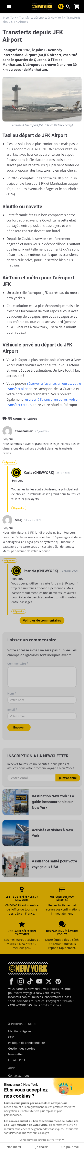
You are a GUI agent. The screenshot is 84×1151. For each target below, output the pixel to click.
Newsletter (15, 1054)
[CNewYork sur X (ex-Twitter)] (49, 981)
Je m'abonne (68, 778)
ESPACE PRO (16, 1060)
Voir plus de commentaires (42, 620)
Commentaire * (17, 663)
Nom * (11, 693)
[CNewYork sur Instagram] (21, 981)
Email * (12, 710)
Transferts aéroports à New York (41, 17)
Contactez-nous (18, 1075)
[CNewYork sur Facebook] (11, 981)
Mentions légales (19, 1031)
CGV (11, 1037)
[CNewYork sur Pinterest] (58, 981)
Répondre (9, 462)
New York (9, 17)
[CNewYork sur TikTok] (30, 981)
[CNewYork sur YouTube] (39, 981)
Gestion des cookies (21, 1048)
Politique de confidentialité (26, 1043)
